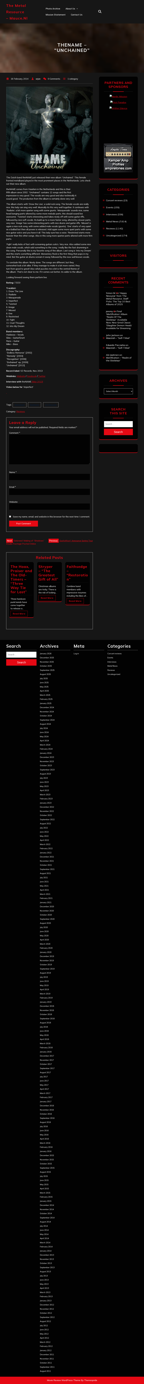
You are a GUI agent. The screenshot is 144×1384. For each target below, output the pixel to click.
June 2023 (44, 782)
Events (109, 207)
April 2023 (44, 790)
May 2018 (44, 1035)
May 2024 (44, 736)
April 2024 (44, 740)
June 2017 (44, 1081)
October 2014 (46, 1213)
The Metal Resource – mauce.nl (17, 11)
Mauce (69, 39)
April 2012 (44, 1338)
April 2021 (44, 890)
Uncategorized (113, 235)
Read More (19, 613)
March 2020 (45, 944)
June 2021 (44, 881)
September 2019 (47, 969)
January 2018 (45, 1052)
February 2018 (46, 1047)
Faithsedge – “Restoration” (77, 572)
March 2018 (45, 1043)
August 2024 (45, 724)
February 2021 (46, 898)
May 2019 (44, 985)
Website (21, 376)
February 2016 (46, 1147)
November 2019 (47, 960)
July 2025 (44, 678)
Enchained (19, 404)
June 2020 (44, 931)
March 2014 (45, 1242)
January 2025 (45, 703)
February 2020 (46, 948)
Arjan (68, 27)
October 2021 (46, 865)
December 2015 (47, 1155)
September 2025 (47, 670)
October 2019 (46, 964)
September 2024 (47, 720)
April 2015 (44, 1188)
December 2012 (47, 1305)
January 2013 (45, 1300)
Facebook (31, 376)
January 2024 (45, 753)
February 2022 (46, 848)
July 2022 (44, 828)
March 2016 (45, 1143)
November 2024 (47, 711)
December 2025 (47, 657)
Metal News (112, 221)
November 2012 (47, 1309)
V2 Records (51, 404)
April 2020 (44, 940)
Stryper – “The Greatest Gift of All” (48, 572)
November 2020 (47, 911)
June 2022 (44, 832)
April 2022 (44, 840)
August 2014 (45, 1222)
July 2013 (44, 1276)
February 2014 (46, 1247)
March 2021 (45, 894)
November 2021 (47, 861)
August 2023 (45, 774)
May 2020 (44, 935)
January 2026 (45, 653)
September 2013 (47, 1267)
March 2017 (45, 1093)
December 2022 (47, 807)
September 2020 (47, 919)
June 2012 (44, 1329)
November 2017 (47, 1060)
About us (70, 8)
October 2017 (46, 1064)
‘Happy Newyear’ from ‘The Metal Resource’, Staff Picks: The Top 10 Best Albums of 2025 (118, 299)
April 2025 (44, 691)
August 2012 (45, 1321)
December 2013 (47, 1255)
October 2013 (46, 1263)
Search (118, 431)
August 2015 (45, 1172)
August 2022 (45, 823)
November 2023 (47, 761)
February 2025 (46, 699)
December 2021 (47, 857)
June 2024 (44, 732)
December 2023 (47, 757)
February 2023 (46, 799)
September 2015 (47, 1168)
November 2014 (47, 1209)
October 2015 (46, 1164)
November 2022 (47, 811)
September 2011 (47, 1367)
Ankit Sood (71, 20)
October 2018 (46, 1014)
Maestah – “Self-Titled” (118, 338)
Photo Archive (53, 8)
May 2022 (44, 836)
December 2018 (47, 1006)
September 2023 (47, 770)
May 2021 (44, 886)
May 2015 (44, 1184)
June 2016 (44, 1130)
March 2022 (45, 844)
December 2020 (47, 906)
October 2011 (46, 1363)
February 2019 (46, 998)
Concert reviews (114, 200)
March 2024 (45, 745)
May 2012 (44, 1334)
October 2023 (46, 765)
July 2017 (44, 1077)
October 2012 (46, 1313)
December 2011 (47, 1354)
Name (13, 472)
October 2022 (46, 815)
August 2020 (45, 923)
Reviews (20, 411)
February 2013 (46, 1296)
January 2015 (45, 1201)
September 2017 (47, 1068)
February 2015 (46, 1197)
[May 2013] (37, 381)
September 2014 (47, 1218)
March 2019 (45, 994)
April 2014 (44, 1238)
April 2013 (44, 1288)
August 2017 (45, 1072)
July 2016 (44, 1126)
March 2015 (45, 1193)
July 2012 (44, 1325)
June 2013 (44, 1280)
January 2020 (45, 952)
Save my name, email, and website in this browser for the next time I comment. (51, 516)
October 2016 (46, 1114)
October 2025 (46, 666)
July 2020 (44, 927)
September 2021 (47, 869)
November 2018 (47, 1010)
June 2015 (44, 1180)
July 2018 (44, 1027)
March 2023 (45, 794)
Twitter (41, 376)
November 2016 (47, 1110)
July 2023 (44, 778)
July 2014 (44, 1226)
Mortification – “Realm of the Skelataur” (118, 359)
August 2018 (45, 1023)
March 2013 (45, 1292)
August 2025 (45, 674)
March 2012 (45, 1342)
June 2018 (44, 1031)
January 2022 (45, 853)
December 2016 (47, 1105)
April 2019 (44, 989)
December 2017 (47, 1056)
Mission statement (56, 14)
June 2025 (44, 682)
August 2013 (45, 1271)
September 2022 (47, 819)
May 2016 (44, 1135)
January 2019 (45, 1002)
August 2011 (45, 1371)
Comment (14, 433)
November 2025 (47, 662)
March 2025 (45, 695)
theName (34, 404)
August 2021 (45, 873)
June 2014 (44, 1230)
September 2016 (47, 1118)
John (68, 33)
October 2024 (46, 716)
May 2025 (44, 687)
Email (12, 487)
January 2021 (45, 902)
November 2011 (47, 1359)
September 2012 (47, 1317)
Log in (76, 653)
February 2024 (46, 749)
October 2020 (46, 915)
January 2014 (45, 1251)
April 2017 (44, 1089)
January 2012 (45, 1350)
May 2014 (44, 1234)
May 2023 (44, 786)
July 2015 (44, 1176)
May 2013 (44, 1284)
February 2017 (46, 1097)
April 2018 (44, 1039)
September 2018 (47, 1018)
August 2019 (45, 973)
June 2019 (44, 981)
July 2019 (44, 977)
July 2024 (44, 728)
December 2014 (47, 1205)
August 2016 (45, 1122)
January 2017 (45, 1101)
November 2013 (47, 1259)
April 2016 (44, 1139)
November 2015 (47, 1159)
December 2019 (47, 956)
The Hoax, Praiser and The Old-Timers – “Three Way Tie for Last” (21, 579)
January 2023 (45, 803)
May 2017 (44, 1085)
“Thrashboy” (72, 14)
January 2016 (45, 1151)
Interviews (111, 214)
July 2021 (44, 877)
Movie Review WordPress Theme (63, 1380)
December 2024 (47, 707)
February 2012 (46, 1346)
